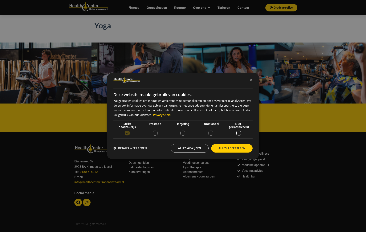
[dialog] (183, 116)
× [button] (251, 80)
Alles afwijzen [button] (189, 148)
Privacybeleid (162, 115)
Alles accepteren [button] (231, 148)
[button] (130, 148)
